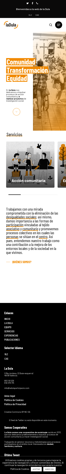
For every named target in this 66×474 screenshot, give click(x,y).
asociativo (12, 228)
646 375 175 (9, 383)
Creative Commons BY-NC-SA (17, 412)
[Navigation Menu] (58, 24)
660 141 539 (9, 380)
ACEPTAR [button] (36, 469)
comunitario (30, 228)
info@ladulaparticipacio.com (16, 388)
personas (12, 236)
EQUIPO (7, 327)
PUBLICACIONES (12, 339)
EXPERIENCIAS (11, 335)
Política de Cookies (13, 400)
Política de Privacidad (15, 404)
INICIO (7, 318)
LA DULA (8, 323)
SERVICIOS (9, 331)
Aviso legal (9, 395)
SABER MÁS (49, 469)
